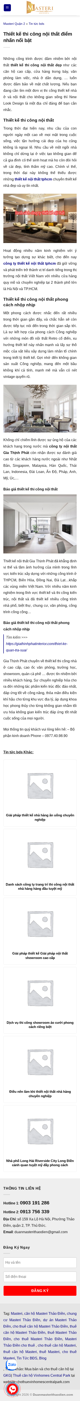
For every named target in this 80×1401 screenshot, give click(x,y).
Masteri (16, 1313)
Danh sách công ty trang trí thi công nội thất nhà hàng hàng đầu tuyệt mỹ (40, 886)
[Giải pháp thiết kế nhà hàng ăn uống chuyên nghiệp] (40, 785)
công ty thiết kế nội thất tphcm (29, 263)
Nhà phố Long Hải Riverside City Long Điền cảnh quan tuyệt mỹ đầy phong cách (40, 1163)
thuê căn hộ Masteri (20, 1352)
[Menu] (7, 7)
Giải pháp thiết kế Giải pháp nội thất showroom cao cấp (40, 955)
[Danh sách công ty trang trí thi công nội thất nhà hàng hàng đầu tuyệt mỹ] (40, 854)
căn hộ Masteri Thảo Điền (44, 1313)
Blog (42, 1358)
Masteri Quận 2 (14, 23)
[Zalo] (11, 1365)
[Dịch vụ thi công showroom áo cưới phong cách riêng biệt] (40, 992)
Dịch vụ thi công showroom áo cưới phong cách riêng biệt (40, 1025)
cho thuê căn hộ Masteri (57, 1345)
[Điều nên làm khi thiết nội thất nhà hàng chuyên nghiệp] (40, 1061)
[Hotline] (12, 1389)
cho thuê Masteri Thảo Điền (38, 1339)
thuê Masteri (49, 1352)
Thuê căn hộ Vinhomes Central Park (41, 1375)
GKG (7, 1375)
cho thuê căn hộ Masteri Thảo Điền (40, 1326)
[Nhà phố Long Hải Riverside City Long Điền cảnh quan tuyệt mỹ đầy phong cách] (40, 1130)
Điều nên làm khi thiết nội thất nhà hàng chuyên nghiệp (40, 1094)
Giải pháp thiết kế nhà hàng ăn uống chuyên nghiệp (40, 817)
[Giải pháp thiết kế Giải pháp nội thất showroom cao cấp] (40, 923)
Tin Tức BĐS (27, 1358)
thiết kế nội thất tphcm (33, 179)
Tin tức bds (36, 23)
